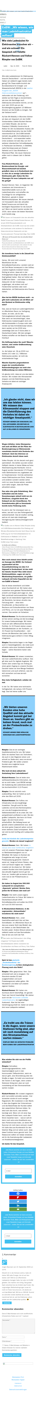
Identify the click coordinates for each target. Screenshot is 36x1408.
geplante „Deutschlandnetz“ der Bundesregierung (11, 962)
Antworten (7, 1303)
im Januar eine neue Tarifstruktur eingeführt (18, 846)
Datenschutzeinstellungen (18, 1389)
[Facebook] (18, 1193)
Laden (5, 66)
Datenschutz (18, 1386)
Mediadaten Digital (18, 1380)
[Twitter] (18, 1201)
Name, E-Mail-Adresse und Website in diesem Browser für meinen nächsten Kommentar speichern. (16, 1347)
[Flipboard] (18, 1197)
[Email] (18, 1209)
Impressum (18, 1383)
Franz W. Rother (27, 66)
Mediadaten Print (18, 1377)
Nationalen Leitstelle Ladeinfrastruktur (15, 998)
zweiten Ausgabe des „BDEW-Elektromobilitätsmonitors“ (17, 90)
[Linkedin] (18, 1205)
